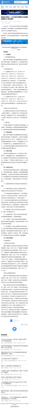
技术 (22, 7)
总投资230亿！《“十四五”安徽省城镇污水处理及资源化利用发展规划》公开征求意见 (14, 398)
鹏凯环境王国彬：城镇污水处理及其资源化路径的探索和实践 (14, 391)
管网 (18, 85)
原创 (26, 7)
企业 (10, 7)
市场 (6, 7)
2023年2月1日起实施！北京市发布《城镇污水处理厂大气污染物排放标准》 (14, 340)
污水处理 (15, 28)
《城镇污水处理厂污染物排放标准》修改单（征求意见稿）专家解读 (14, 371)
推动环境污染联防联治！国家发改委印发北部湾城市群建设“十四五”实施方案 (14, 346)
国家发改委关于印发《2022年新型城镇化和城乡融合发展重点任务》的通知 (14, 353)
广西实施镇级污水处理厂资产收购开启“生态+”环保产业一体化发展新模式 (14, 383)
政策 (14, 7)
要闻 (2, 7)
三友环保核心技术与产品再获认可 (9, 358)
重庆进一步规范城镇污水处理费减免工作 (11, 366)
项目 (18, 7)
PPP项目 (5, 30)
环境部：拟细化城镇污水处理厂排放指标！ (11, 377)
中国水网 (11, 26)
